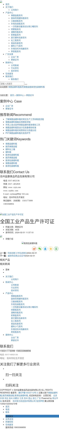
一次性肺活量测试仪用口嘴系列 (24, 26)
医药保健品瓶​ (11, 146)
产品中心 (9, 12)
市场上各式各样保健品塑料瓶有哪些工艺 (22, 124)
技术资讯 (15, 70)
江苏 (21, 398)
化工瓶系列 (16, 40)
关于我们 (9, 7)
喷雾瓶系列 (16, 29)
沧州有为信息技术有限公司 (24, 401)
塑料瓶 (8, 152)
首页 (7, 4)
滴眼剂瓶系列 (17, 31)
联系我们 (9, 76)
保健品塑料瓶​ (11, 163)
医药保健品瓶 (25, 86)
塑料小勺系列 (17, 45)
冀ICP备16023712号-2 (28, 392)
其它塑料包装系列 (18, 37)
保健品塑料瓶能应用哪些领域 (17, 121)
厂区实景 (9, 54)
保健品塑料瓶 (14, 86)
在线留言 (9, 73)
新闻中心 (9, 62)
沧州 (11, 398)
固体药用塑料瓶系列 (19, 18)
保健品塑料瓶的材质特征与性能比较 (20, 130)
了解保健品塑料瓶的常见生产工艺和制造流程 (24, 119)
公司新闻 (15, 65)
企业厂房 (15, 56)
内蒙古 (16, 398)
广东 (39, 398)
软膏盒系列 (16, 34)
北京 (55, 395)
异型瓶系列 (16, 51)
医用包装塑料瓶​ (12, 160)
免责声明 (40, 401)
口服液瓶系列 (17, 20)
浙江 (34, 398)
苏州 (26, 398)
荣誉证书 (15, 59)
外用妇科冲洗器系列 (19, 48)
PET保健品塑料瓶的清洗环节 (17, 133)
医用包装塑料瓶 (38, 86)
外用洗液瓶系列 (17, 23)
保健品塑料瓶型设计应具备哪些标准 (20, 127)
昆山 (30, 398)
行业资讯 (15, 68)
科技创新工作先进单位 (17, 252)
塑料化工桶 (10, 149)
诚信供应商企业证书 (16, 255)
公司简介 (15, 9)
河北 (6, 398)
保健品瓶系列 (17, 15)
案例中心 (20, 95)
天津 (2, 398)
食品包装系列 (17, 43)
